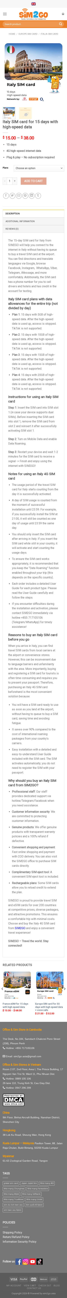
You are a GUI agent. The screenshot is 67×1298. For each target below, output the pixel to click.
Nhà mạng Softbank (31, 1194)
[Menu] (5, 14)
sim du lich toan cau (13, 1205)
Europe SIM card (28, 34)
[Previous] (8, 72)
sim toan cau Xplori (12, 1210)
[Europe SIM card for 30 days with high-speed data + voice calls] (49, 985)
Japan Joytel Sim (29, 1183)
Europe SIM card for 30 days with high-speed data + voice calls (49, 1006)
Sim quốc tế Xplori (34, 1205)
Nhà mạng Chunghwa (14, 1188)
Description (13, 213)
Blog (57, 1285)
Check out (44, 1285)
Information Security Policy (19, 1241)
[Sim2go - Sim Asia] (33, 14)
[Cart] (63, 14)
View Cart (30, 1285)
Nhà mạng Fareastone (38, 1188)
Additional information (20, 221)
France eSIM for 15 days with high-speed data (15, 1005)
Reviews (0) (12, 228)
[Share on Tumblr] (38, 196)
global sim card (11, 1183)
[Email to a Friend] (19, 196)
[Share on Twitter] (12, 196)
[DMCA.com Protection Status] (13, 1099)
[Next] (58, 72)
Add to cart (33, 181)
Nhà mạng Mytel (11, 1194)
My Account (13, 1285)
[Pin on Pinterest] (25, 196)
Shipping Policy (12, 1232)
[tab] (33, 213)
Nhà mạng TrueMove (13, 1199)
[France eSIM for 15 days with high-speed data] (17, 985)
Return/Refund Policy (16, 1237)
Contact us (34, 1288)
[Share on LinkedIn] (32, 196)
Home (12, 34)
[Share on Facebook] (6, 196)
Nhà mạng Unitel (34, 1199)
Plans (5, 168)
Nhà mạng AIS (47, 1183)
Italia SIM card (49, 34)
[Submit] (61, 24)
